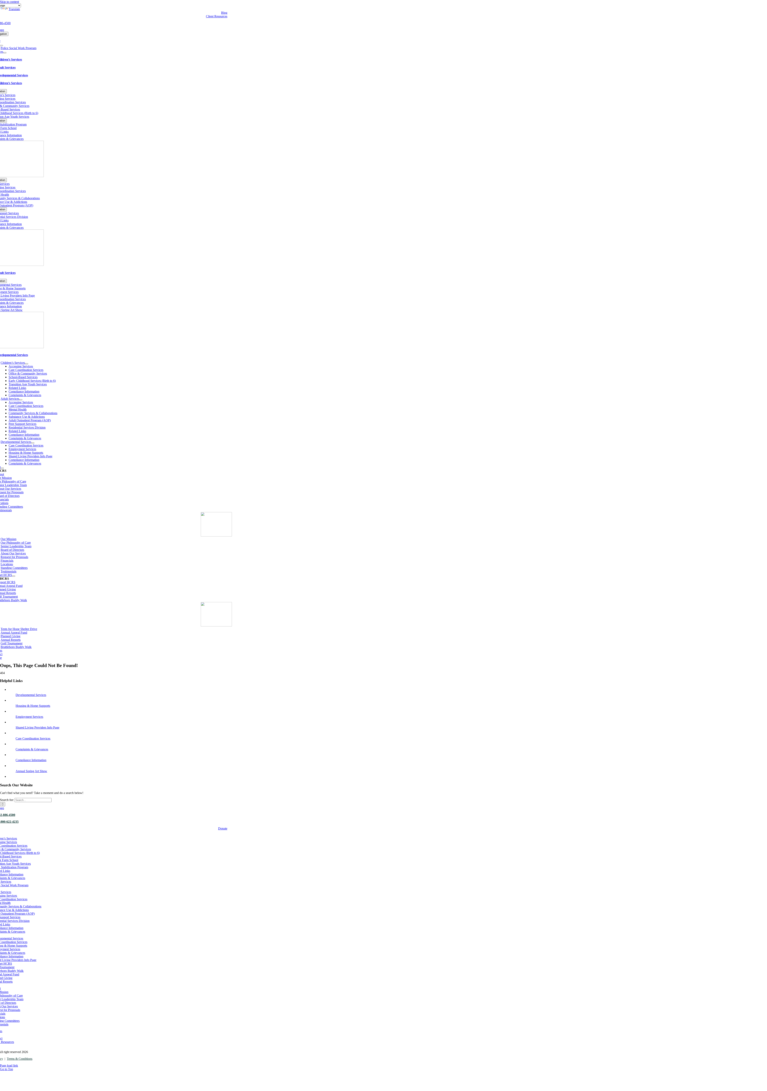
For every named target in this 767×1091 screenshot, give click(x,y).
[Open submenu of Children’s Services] (26, 363)
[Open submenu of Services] (4, 52)
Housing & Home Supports (33, 705)
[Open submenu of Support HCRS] (13, 576)
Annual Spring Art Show (31, 771)
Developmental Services (31, 695)
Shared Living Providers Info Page (37, 727)
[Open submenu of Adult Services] (20, 399)
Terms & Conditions (19, 1058)
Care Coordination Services (33, 738)
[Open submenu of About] (2, 468)
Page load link (9, 1065)
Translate (14, 9)
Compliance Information (31, 760)
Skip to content (9, 1)
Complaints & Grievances (32, 749)
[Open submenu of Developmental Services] (32, 443)
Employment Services (29, 716)
